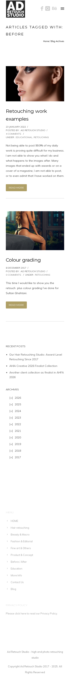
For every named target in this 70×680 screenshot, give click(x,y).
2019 (18, 444)
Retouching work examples (26, 115)
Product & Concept (22, 554)
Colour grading (23, 260)
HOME (14, 520)
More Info (16, 575)
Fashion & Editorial (22, 541)
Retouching (41, 137)
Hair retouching (20, 527)
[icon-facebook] (43, 8)
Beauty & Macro (20, 534)
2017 (18, 457)
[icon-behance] (54, 8)
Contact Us (17, 582)
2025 (18, 404)
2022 (18, 424)
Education (16, 568)
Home (46, 41)
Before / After (19, 561)
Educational (24, 137)
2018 (18, 450)
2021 (18, 431)
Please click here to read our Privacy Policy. (32, 613)
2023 (18, 417)
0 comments (13, 274)
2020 (18, 437)
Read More (16, 187)
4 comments (13, 133)
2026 (18, 398)
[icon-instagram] (48, 8)
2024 (18, 411)
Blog (13, 589)
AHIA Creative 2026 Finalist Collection (33, 366)
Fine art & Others (21, 548)
